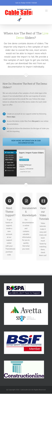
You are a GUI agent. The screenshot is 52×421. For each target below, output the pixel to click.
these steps (11, 117)
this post (35, 121)
